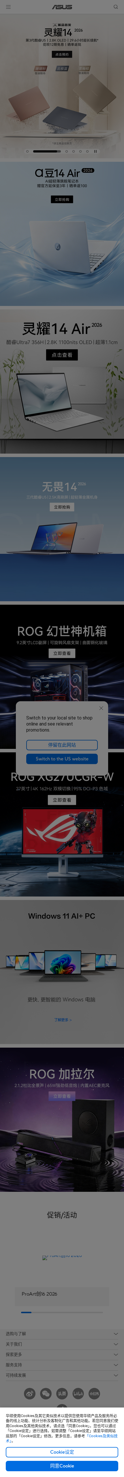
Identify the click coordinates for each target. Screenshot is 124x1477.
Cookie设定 (62, 1452)
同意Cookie (62, 1466)
